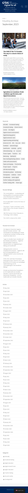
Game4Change (14, 145)
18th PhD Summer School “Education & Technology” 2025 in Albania (13, 214)
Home (3, 18)
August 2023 (8, 344)
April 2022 (7, 386)
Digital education (9, 72)
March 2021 (8, 419)
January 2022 (8, 393)
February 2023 (8, 363)
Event (19, 174)
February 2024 (8, 324)
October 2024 (8, 307)
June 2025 (7, 301)
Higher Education (9, 469)
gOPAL (19, 148)
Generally (7, 456)
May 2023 (7, 353)
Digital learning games (9, 135)
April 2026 (7, 291)
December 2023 (9, 330)
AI (14, 151)
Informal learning (7, 151)
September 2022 (9, 370)
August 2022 (8, 373)
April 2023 (7, 357)
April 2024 (7, 321)
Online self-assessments (10, 161)
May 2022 (7, 383)
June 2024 (7, 314)
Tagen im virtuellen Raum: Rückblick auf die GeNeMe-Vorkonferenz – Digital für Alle (13, 240)
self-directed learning (9, 169)
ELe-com (18, 143)
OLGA (22, 159)
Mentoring (6, 156)
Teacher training (9, 473)
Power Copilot (7, 153)
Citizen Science (18, 127)
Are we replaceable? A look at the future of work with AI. (14, 202)
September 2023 (9, 340)
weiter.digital (15, 177)
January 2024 (8, 327)
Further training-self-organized (11, 180)
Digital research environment (11, 132)
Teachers (14, 153)
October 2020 (8, 429)
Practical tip (18, 164)
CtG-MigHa (11, 130)
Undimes (13, 174)
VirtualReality (6, 177)
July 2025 (7, 298)
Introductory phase (8, 172)
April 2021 (7, 416)
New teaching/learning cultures (11, 159)
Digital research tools (9, 74)
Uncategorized (8, 479)
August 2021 (8, 402)
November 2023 (9, 334)
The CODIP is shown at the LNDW (12, 218)
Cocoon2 (18, 151)
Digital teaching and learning (10, 140)
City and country (8, 112)
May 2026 (7, 288)
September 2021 (9, 399)
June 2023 (7, 350)
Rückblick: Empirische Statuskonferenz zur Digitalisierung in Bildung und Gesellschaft (12, 244)
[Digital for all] (10, 2)
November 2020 (9, 425)
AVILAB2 (5, 124)
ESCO (23, 143)
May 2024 (7, 317)
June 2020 (7, 438)
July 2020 (7, 435)
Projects (15, 167)
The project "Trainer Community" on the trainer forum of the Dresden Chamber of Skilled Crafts (13, 208)
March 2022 (8, 389)
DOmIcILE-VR (7, 143)
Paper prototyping (8, 164)
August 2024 (8, 311)
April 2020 (7, 445)
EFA (13, 143)
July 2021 (7, 406)
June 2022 (7, 379)
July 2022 (7, 376)
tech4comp (18, 172)
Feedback (5, 145)
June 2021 (7, 409)
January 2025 (8, 304)
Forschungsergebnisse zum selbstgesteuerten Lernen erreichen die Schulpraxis (13, 254)
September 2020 (9, 432)
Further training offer (8, 182)
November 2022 (9, 366)
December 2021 (9, 396)
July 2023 (7, 347)
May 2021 (7, 412)
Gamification (6, 148)
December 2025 (9, 294)
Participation (6, 174)
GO (20, 153)
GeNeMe (13, 148)
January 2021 (8, 422)
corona (5, 130)
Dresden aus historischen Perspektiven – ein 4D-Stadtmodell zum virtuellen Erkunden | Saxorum (13, 272)
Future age (19, 182)
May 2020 (7, 442)
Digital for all (14, 489)
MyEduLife (13, 156)
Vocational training (14, 124)
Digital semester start (9, 137)
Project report (7, 167)
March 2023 (8, 360)
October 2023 (8, 337)
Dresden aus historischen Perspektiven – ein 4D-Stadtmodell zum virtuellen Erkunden (12, 275)
